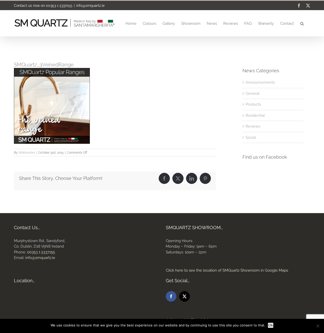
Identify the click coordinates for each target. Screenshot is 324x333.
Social (251, 137)
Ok (270, 325)
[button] (302, 23)
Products (253, 104)
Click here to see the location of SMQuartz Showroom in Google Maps (227, 270)
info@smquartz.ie (90, 6)
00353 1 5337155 (59, 6)
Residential (255, 115)
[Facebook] (171, 296)
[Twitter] (184, 296)
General (252, 93)
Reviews (253, 126)
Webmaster (26, 152)
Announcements (260, 82)
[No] (317, 325)
